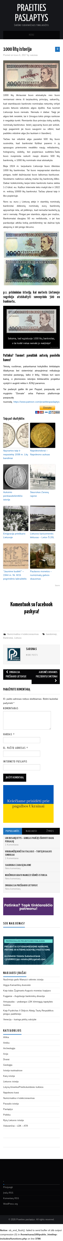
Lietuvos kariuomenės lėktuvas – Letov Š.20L (42, 535)
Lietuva (17, 638)
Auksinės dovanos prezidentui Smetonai (46, 674)
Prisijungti (8, 1187)
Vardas (9, 734)
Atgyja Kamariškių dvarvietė (17, 985)
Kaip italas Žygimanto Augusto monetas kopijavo (27, 991)
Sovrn (57, 585)
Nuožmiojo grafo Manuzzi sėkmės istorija (26, 875)
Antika (6, 1043)
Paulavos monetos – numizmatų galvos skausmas (41, 575)
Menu (31, 35)
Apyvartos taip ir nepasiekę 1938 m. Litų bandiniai (15, 454)
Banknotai (8, 638)
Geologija (7, 1065)
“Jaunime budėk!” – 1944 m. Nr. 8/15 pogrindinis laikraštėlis (15, 575)
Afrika (6, 1037)
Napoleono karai (11, 1093)
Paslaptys (8, 1109)
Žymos (50, 831)
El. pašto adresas (15, 748)
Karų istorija (9, 1076)
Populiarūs (12, 831)
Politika (6, 1115)
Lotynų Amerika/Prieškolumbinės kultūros (23, 1087)
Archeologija (9, 1048)
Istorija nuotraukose (12, 1070)
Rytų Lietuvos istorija (13, 1120)
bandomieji (51, 634)
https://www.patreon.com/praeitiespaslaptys (36, 401)
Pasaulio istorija (11, 1104)
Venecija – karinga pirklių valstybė (19, 1019)
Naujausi (31, 831)
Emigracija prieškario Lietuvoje (14, 535)
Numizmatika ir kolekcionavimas (23, 634)
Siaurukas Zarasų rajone (39, 494)
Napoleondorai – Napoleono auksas (40, 452)
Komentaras (10, 708)
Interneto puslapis (15, 761)
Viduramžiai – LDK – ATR (15, 1126)
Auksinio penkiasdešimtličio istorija (13, 496)
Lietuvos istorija (10, 1081)
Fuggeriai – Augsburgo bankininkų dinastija (24, 996)
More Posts (32, 655)
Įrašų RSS (8, 1193)
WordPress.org (10, 1204)
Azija (5, 1054)
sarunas (34, 55)
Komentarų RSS (11, 1198)
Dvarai (6, 1059)
